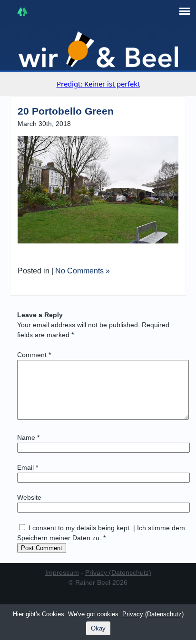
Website (29, 497)
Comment (34, 355)
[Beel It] (98, 49)
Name (28, 437)
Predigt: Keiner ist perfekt (98, 83)
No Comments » (82, 271)
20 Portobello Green (66, 111)
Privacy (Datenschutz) (118, 572)
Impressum (62, 572)
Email (27, 467)
